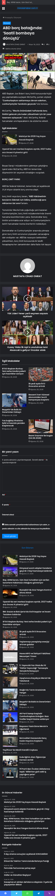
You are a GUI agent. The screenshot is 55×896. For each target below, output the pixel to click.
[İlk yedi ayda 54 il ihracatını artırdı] (41, 374)
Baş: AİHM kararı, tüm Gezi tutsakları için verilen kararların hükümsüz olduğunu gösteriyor (26, 581)
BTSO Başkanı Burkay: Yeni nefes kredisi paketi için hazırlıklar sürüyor (14, 371)
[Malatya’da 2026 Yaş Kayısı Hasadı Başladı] (9, 139)
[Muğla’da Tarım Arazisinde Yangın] (10, 694)
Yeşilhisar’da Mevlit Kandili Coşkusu (20, 750)
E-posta (6, 505)
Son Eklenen (28, 547)
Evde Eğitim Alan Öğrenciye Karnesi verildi (32, 758)
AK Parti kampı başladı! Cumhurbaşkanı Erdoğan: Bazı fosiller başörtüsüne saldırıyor (34, 716)
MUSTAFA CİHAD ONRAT (15, 44)
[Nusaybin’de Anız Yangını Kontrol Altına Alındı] (10, 594)
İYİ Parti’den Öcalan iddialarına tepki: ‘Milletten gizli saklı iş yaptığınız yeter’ (34, 772)
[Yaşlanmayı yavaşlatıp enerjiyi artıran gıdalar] (10, 645)
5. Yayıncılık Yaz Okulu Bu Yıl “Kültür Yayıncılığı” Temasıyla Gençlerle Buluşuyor (33, 668)
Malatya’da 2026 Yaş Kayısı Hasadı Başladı (32, 557)
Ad (4, 495)
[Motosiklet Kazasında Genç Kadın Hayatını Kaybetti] (10, 742)
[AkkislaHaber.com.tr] (27, 8)
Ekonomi (17, 17)
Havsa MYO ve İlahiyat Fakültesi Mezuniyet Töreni (34, 655)
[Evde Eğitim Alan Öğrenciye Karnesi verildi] (10, 761)
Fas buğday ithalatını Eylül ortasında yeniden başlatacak (13, 423)
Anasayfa (8, 17)
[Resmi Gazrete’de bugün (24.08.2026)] (41, 426)
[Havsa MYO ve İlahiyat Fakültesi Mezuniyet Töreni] (10, 657)
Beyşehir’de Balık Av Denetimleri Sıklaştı (11, 410)
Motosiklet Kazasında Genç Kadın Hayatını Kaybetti (33, 739)
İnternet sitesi (8, 515)
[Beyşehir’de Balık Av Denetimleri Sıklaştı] (14, 400)
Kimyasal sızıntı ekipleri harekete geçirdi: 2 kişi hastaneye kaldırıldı (35, 569)
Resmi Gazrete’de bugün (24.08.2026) (41, 436)
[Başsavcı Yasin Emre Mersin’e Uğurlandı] (10, 730)
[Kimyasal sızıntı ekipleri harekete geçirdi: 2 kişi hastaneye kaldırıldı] (10, 572)
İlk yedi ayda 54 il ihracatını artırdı (37, 385)
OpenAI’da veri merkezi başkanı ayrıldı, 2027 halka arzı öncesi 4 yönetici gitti (27, 603)
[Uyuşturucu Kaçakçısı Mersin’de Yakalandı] (10, 682)
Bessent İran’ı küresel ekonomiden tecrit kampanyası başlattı (39, 397)
